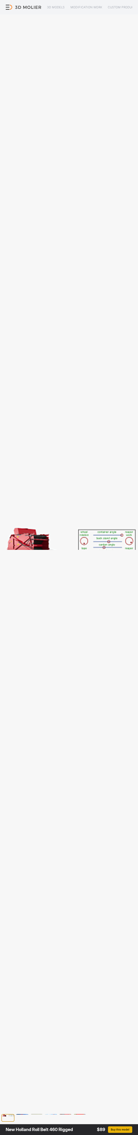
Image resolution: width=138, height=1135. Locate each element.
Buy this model (120, 1129)
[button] (7, 1118)
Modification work (86, 7)
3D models (56, 7)
